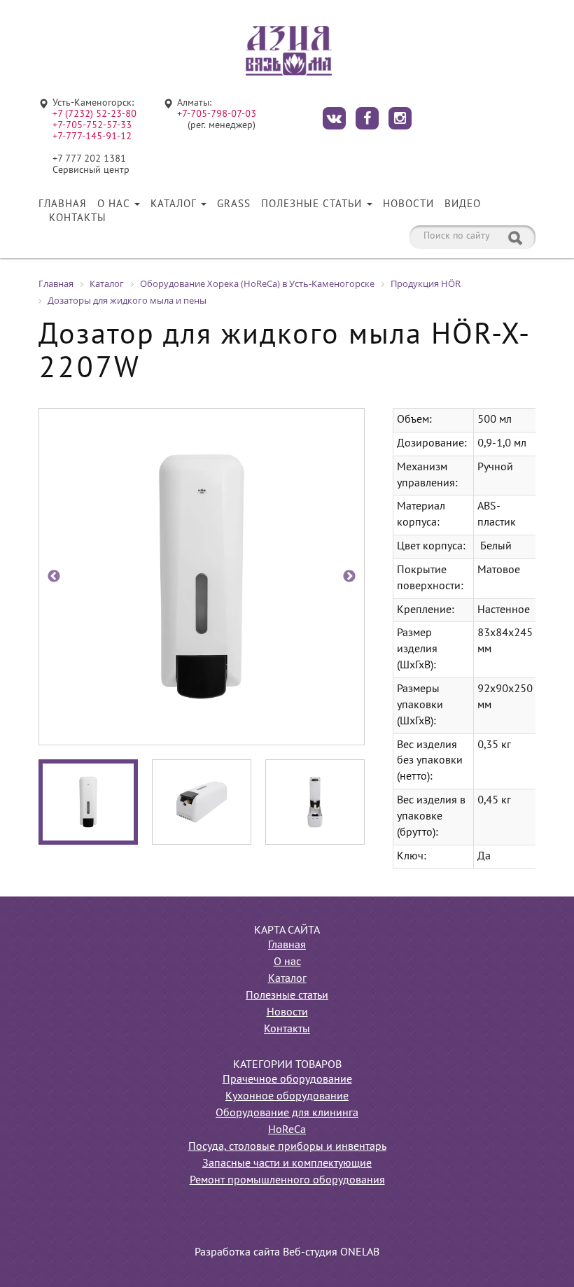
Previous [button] (54, 576)
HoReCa (287, 1130)
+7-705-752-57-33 (92, 125)
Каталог (175, 204)
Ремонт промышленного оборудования (287, 1181)
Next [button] (349, 576)
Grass (234, 204)
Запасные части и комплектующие (287, 1164)
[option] (201, 577)
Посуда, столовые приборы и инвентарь (287, 1147)
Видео (462, 204)
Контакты (77, 218)
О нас (115, 204)
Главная (62, 204)
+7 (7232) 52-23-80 (94, 114)
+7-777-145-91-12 (92, 136)
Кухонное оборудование (287, 1097)
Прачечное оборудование (287, 1080)
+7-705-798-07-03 (216, 114)
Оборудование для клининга (287, 1113)
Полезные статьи (313, 204)
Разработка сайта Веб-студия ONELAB (287, 1253)
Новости (408, 204)
